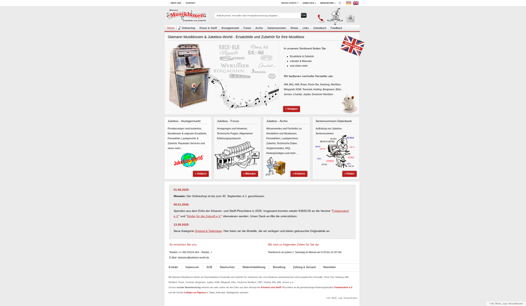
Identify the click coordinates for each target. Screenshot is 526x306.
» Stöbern (200, 173)
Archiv (259, 28)
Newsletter (329, 267)
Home (170, 28)
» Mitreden (249, 173)
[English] (356, 4)
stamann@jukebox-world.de (193, 257)
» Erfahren (299, 173)
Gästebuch (319, 28)
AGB (209, 267)
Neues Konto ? (289, 3)
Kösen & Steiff (208, 28)
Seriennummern (276, 28)
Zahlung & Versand (304, 267)
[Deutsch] (349, 4)
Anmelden (308, 3)
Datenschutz (227, 267)
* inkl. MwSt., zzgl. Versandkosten (342, 298)
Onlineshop (188, 28)
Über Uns (176, 3)
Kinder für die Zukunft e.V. (204, 216)
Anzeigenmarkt (230, 28)
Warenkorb (326, 3)
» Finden (349, 173)
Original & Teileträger (208, 231)
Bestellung (279, 267)
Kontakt (190, 3)
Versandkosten (515, 303)
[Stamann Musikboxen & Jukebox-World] (186, 15)
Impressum (192, 267)
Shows (294, 28)
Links (306, 28)
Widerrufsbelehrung (253, 267)
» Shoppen (291, 108)
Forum (247, 28)
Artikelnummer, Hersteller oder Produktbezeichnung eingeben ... (248, 15)
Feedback (336, 28)
